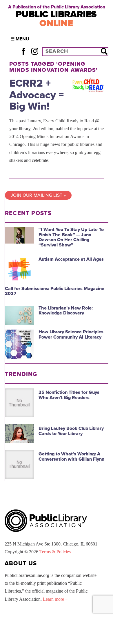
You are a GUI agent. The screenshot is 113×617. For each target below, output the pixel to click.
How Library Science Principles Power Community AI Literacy (71, 334)
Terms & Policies (55, 551)
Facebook (23, 51)
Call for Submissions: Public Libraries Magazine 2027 (54, 291)
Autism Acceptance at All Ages (71, 259)
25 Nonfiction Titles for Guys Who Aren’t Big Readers (69, 394)
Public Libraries (56, 19)
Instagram (34, 51)
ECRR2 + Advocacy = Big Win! (36, 94)
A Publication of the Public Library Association (56, 7)
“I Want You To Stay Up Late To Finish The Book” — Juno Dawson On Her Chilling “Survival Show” (71, 237)
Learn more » (55, 599)
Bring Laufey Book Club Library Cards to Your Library (71, 431)
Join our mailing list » (38, 195)
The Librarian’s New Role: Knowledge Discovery (66, 310)
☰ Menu (19, 39)
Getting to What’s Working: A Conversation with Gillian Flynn (71, 456)
